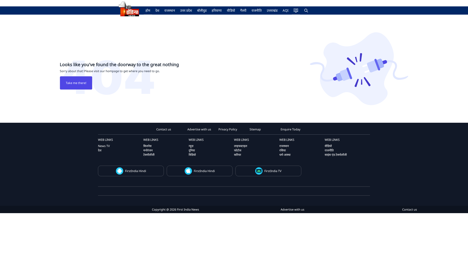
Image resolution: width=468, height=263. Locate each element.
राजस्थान (169, 10)
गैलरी (243, 10)
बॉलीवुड (202, 10)
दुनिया (192, 150)
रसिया (282, 150)
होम (148, 10)
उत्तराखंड (272, 10)
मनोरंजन (148, 150)
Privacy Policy (227, 129)
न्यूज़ (191, 146)
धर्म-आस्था (284, 155)
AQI (285, 10)
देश (157, 10)
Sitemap (255, 129)
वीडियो (231, 10)
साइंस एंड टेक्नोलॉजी (336, 155)
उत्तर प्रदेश (186, 10)
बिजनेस (147, 146)
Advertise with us (199, 129)
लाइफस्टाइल (240, 146)
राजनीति (257, 10)
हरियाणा (217, 10)
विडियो (192, 155)
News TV (104, 146)
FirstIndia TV (273, 171)
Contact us (163, 129)
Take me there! (76, 83)
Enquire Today (290, 129)
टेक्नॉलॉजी (148, 155)
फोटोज (237, 150)
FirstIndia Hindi (135, 171)
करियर (237, 155)
